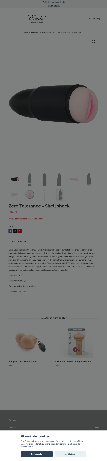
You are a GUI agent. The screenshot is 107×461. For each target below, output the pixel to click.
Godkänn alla (36, 454)
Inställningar (70, 454)
